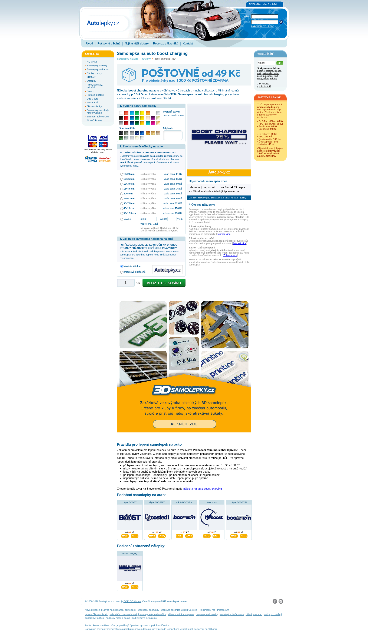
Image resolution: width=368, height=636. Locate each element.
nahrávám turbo (271, 73)
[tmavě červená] (126, 123)
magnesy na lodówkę (207, 614)
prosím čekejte (265, 76)
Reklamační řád (207, 610)
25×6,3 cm (129, 198)
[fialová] (153, 118)
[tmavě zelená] (137, 123)
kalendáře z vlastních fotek (124, 614)
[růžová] (153, 123)
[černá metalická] (121, 132)
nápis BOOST (130, 502)
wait (259, 73)
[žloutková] (142, 123)
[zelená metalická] (121, 137)
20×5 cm (128, 193)
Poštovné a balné (109, 43)
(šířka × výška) (149, 174)
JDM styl (146, 58)
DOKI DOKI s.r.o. (132, 601)
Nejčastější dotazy (137, 43)
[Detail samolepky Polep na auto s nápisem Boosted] (152, 535)
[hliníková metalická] (131, 132)
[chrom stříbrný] (142, 137)
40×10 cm (129, 208)
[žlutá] (142, 118)
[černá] (121, 118)
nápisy (273, 78)
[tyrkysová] (147, 123)
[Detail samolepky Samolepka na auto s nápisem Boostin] (234, 535)
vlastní (127, 219)
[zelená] (137, 118)
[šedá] (121, 123)
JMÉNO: (247, 16)
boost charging (129, 553)
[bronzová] (158, 123)
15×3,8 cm (129, 184)
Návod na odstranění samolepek (119, 610)
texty (259, 78)
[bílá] (121, 112)
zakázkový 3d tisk (94, 618)
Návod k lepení (93, 610)
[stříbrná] (158, 112)
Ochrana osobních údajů (174, 610)
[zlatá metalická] (153, 132)
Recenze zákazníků (165, 43)
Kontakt (188, 43)
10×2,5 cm (129, 174)
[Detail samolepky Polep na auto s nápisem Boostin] (179, 535)
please (278, 71)
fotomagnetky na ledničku (152, 614)
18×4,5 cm (129, 188)
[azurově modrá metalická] (142, 132)
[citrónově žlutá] (142, 112)
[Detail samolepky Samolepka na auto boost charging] (125, 586)
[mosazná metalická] (158, 132)
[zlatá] (158, 118)
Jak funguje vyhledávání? (264, 84)
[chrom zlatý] (137, 137)
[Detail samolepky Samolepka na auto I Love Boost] (207, 535)
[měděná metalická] (147, 132)
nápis (266, 78)
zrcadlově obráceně (134, 272)
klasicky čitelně (132, 266)
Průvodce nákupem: (202, 204)
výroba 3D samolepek (96, 614)
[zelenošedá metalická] (126, 137)
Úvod (89, 43)
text (276, 76)
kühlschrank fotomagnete (181, 614)
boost (260, 71)
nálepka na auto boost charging (202, 488)
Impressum (223, 610)
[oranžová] (147, 112)
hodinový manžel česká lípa (120, 618)
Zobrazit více (223, 234)
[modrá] (131, 118)
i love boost (211, 502)
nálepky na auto (254, 614)
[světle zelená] (137, 112)
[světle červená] (126, 112)
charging (268, 71)
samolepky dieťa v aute (232, 614)
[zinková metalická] (126, 132)
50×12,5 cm (130, 213)
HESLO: (247, 22)
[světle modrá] (131, 112)
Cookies (192, 610)
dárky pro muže (272, 614)
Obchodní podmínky (148, 610)
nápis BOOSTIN (184, 502)
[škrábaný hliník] (131, 137)
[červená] (126, 118)
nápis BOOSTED (157, 502)
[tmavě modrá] (131, 123)
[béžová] (147, 118)
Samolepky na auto (127, 58)
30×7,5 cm (129, 203)
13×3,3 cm (129, 179)
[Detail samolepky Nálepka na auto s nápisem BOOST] (125, 535)
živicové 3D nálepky (147, 618)
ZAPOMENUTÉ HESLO (262, 26)
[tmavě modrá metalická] (137, 132)
